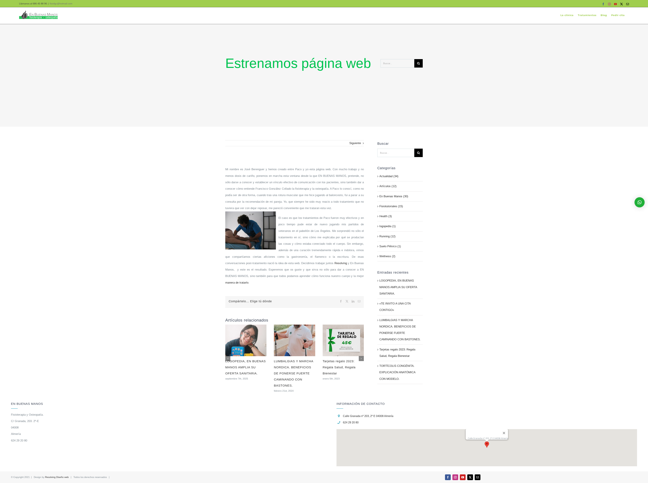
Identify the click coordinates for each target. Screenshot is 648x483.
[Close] (504, 433)
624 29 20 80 (351, 422)
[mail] (477, 477)
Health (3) (385, 216)
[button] (487, 444)
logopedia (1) (387, 226)
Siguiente (355, 143)
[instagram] (455, 477)
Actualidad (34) (388, 176)
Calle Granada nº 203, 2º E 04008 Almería (368, 416)
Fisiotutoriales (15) (391, 206)
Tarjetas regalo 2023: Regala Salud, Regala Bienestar (339, 367)
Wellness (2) (387, 256)
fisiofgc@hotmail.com (61, 3)
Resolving (340, 263)
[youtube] (463, 477)
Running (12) (387, 236)
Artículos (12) (388, 186)
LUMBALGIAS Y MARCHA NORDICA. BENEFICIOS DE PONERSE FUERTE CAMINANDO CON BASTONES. (293, 373)
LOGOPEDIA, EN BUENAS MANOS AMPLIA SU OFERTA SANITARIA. (245, 367)
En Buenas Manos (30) (393, 196)
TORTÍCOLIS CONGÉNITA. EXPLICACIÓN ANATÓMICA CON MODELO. (397, 372)
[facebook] (448, 477)
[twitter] (470, 477)
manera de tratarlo (236, 282)
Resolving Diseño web (57, 477)
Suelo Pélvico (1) (390, 246)
